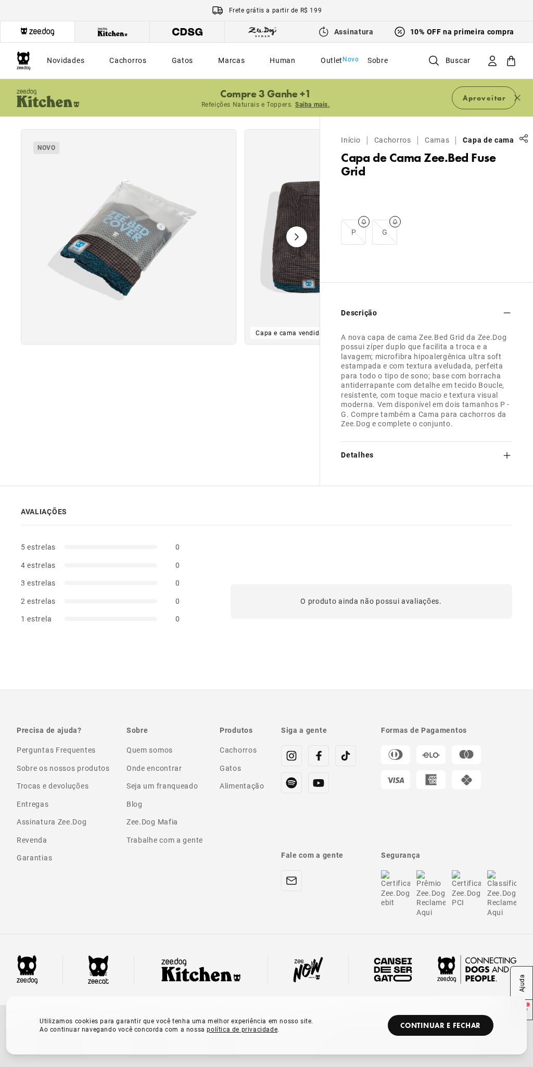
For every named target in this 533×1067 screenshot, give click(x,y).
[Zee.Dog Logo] (27, 969)
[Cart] (511, 61)
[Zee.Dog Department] (37, 31)
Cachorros (392, 140)
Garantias (34, 857)
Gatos (231, 768)
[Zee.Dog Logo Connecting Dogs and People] (476, 969)
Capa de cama (488, 140)
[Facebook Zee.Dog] (318, 755)
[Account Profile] (492, 61)
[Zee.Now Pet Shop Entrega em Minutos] (308, 970)
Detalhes (357, 455)
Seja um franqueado (162, 786)
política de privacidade (242, 1029)
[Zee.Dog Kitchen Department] (112, 31)
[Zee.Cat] (98, 969)
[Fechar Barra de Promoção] (517, 98)
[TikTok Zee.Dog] (345, 755)
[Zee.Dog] (23, 61)
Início (350, 140)
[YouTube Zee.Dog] (318, 782)
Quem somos (149, 750)
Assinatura (354, 31)
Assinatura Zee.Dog (52, 822)
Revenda (32, 840)
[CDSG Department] (187, 31)
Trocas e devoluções (52, 786)
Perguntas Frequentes (56, 750)
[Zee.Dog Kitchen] (201, 969)
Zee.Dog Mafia (152, 822)
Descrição (359, 312)
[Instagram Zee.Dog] (291, 755)
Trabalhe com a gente (164, 840)
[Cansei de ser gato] (393, 970)
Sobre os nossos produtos (63, 768)
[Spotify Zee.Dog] (291, 782)
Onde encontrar (154, 768)
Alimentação (242, 786)
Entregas (33, 804)
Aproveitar (484, 98)
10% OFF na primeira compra (462, 31)
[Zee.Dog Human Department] (262, 31)
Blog (134, 804)
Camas (437, 140)
